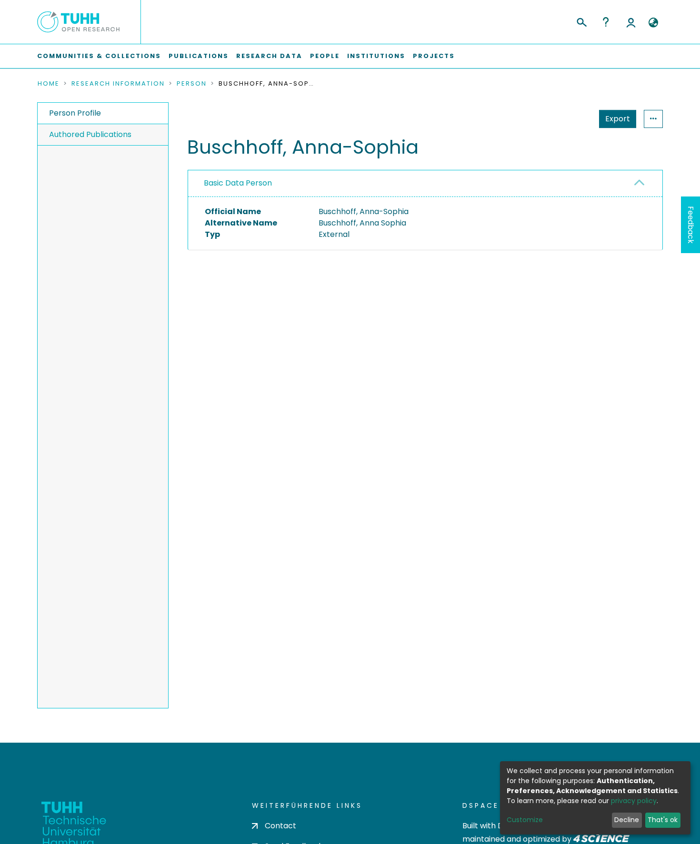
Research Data (269, 55)
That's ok (663, 819)
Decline (626, 819)
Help (605, 22)
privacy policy (634, 800)
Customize (525, 819)
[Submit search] (581, 21)
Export (617, 118)
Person (192, 83)
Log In (631, 22)
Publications (199, 55)
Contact (280, 825)
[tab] (425, 183)
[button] (653, 23)
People (325, 55)
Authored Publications (90, 134)
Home (49, 83)
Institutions (376, 55)
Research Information (118, 83)
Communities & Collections (99, 55)
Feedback (690, 225)
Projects (434, 55)
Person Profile (75, 113)
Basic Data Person (238, 182)
